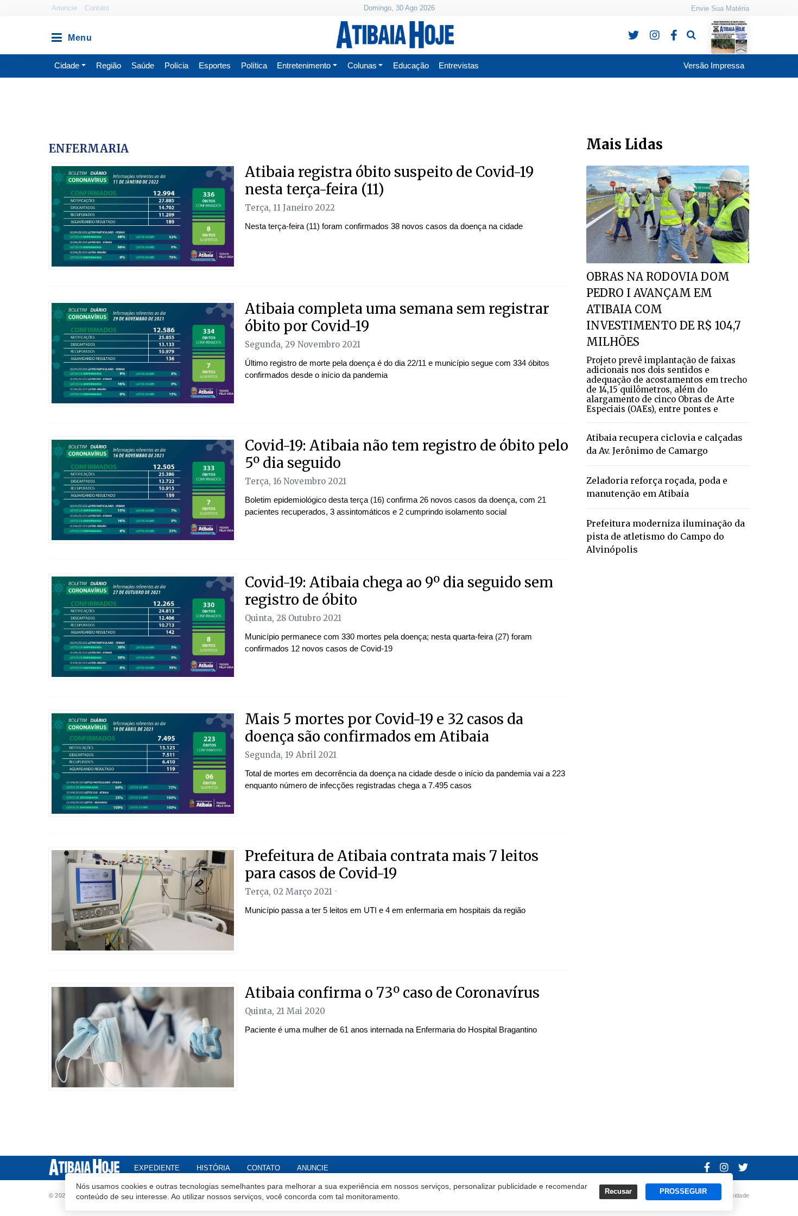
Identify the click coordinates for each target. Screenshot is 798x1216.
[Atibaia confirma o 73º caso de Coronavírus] (143, 1037)
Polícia (176, 65)
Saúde (142, 65)
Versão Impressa (713, 65)
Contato (97, 8)
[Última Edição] (729, 28)
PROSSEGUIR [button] (683, 1191)
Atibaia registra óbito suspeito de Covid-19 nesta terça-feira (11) (389, 180)
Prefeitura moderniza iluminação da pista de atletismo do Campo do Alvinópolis (665, 536)
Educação (411, 65)
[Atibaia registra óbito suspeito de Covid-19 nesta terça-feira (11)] (143, 216)
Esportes (215, 65)
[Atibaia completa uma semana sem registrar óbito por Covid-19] (143, 353)
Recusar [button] (618, 1191)
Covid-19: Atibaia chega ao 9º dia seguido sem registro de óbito (399, 591)
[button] (56, 35)
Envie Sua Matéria (720, 8)
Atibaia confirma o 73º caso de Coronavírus (392, 993)
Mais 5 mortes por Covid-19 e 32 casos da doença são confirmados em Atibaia (384, 727)
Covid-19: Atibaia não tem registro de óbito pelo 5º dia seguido (406, 454)
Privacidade (733, 1195)
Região (108, 65)
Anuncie (64, 8)
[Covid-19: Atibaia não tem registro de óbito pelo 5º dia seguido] (143, 490)
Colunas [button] (362, 65)
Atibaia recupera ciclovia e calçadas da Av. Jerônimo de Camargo (664, 444)
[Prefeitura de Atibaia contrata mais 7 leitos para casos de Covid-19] (143, 900)
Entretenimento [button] (304, 65)
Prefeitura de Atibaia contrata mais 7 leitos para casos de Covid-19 (392, 864)
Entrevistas (459, 65)
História (213, 1168)
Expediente (157, 1168)
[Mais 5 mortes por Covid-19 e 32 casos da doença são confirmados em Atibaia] (143, 763)
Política (254, 65)
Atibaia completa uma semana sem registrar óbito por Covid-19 (397, 317)
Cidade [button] (66, 65)
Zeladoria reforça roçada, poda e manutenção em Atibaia (656, 487)
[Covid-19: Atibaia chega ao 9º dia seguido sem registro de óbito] (143, 627)
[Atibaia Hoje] (395, 34)
